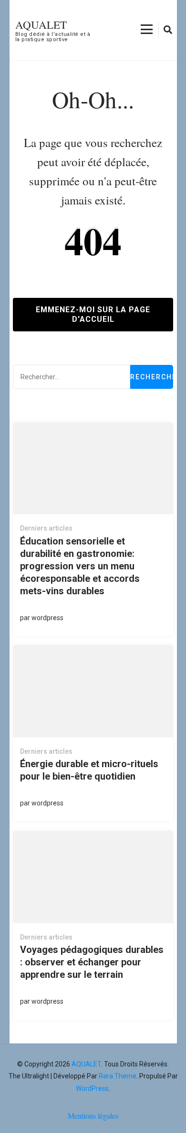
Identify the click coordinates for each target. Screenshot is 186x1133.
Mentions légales (93, 1115)
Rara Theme (117, 1076)
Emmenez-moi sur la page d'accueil (93, 314)
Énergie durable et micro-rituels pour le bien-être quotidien (89, 770)
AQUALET (41, 24)
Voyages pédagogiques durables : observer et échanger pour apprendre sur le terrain (92, 962)
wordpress (47, 618)
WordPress (92, 1088)
